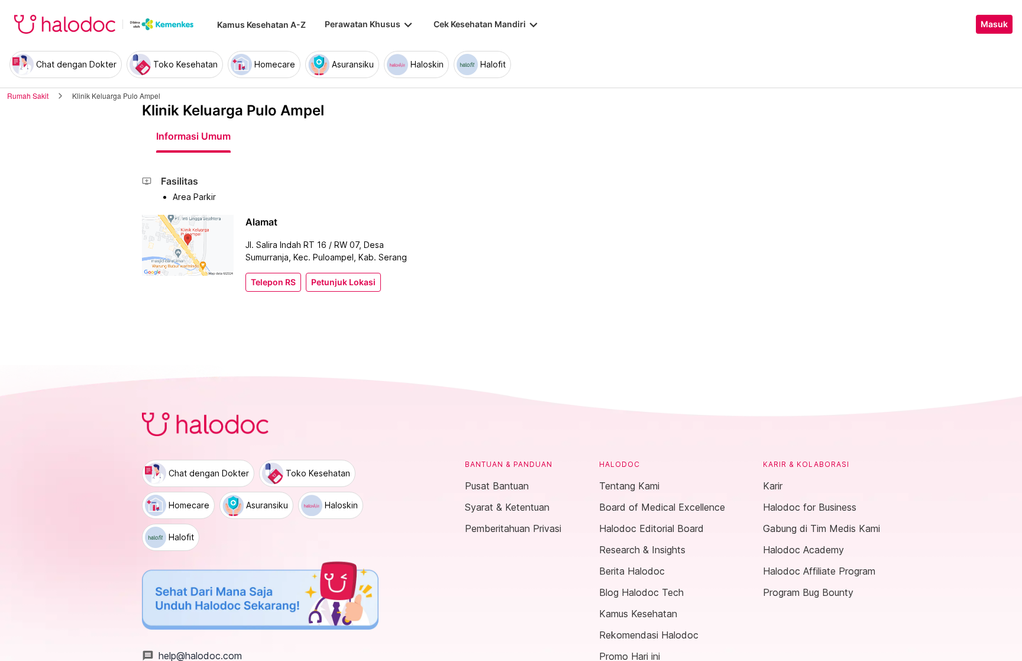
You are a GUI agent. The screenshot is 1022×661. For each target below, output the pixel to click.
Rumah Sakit (27, 96)
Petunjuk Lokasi (343, 282)
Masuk (994, 24)
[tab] (193, 136)
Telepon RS (273, 282)
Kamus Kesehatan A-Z (261, 25)
